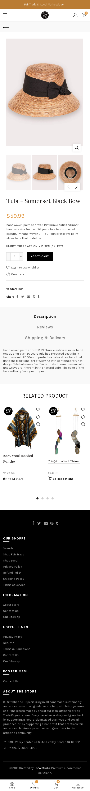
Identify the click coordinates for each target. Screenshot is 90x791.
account (75, 15)
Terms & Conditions (16, 649)
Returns (8, 643)
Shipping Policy (13, 579)
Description (45, 316)
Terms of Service (14, 585)
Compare (17, 274)
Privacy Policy (12, 566)
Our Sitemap (11, 617)
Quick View (38, 424)
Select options (63, 479)
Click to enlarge (77, 148)
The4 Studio (42, 768)
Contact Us (11, 611)
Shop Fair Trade (13, 554)
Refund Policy (12, 572)
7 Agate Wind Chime (64, 461)
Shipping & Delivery (45, 337)
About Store (11, 605)
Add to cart (40, 256)
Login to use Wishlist (24, 267)
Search (8, 548)
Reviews (45, 327)
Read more (16, 479)
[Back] (6, 27)
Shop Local (10, 560)
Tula (20, 289)
